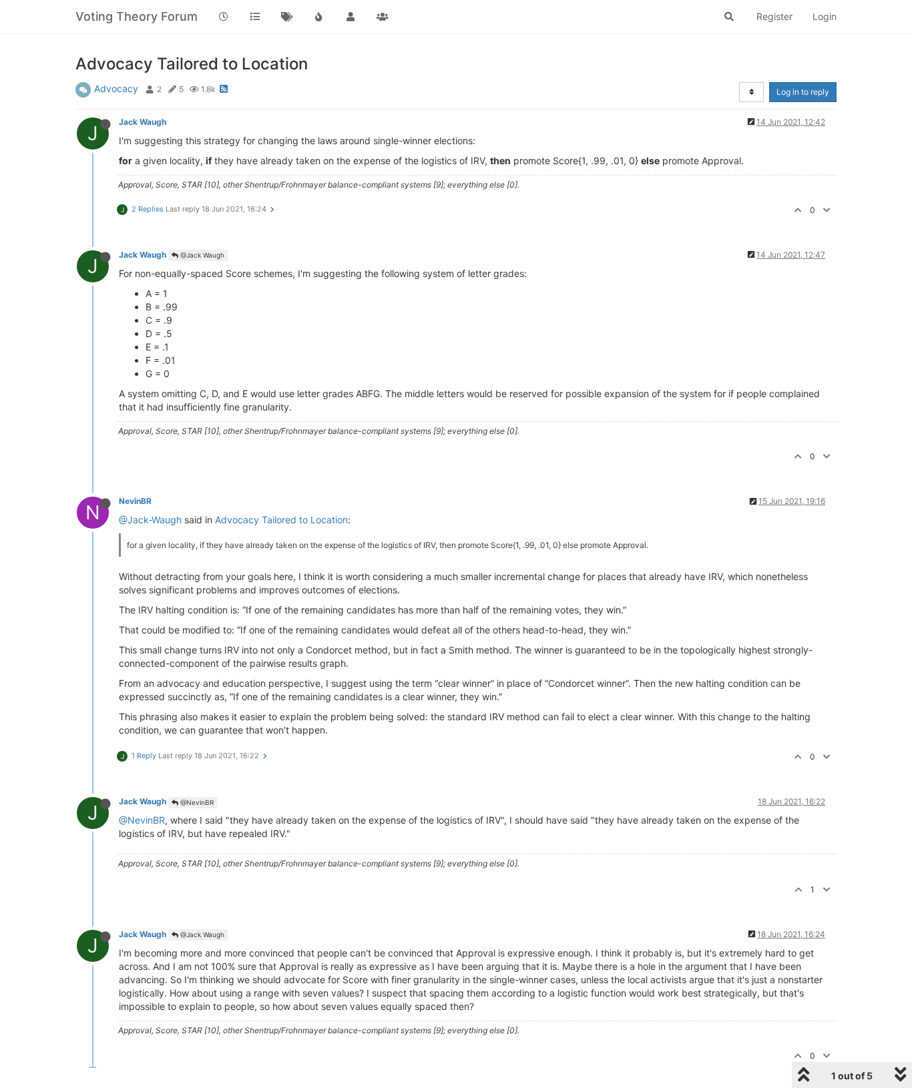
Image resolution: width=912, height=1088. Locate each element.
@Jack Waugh (201, 255)
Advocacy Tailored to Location (281, 519)
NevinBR (135, 501)
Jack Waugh (142, 122)
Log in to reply (802, 92)
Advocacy (116, 88)
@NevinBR (196, 802)
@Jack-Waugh (150, 519)
